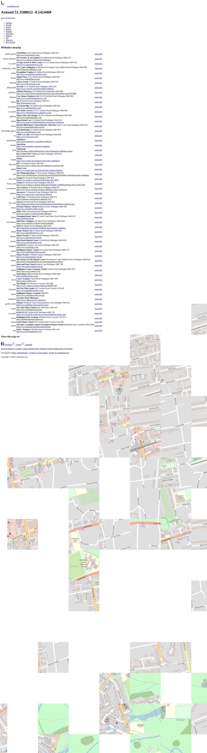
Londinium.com (13, 6)
